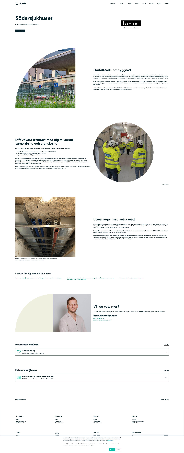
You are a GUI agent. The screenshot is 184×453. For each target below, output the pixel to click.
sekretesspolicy (110, 440)
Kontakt (57, 435)
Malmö (134, 416)
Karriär (56, 432)
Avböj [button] (118, 449)
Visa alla (166, 344)
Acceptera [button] (112, 449)
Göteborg (58, 416)
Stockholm (19, 416)
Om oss (57, 433)
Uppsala (96, 416)
